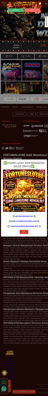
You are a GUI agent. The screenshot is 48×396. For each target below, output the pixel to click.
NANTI (32, 10)
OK (24, 232)
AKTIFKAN (15, 10)
